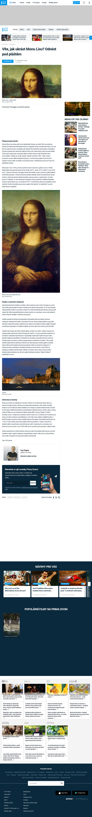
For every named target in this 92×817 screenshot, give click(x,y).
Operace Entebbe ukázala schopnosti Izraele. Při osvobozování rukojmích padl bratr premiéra (56, 706)
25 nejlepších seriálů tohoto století (11, 737)
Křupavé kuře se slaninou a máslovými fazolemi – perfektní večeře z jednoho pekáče (79, 705)
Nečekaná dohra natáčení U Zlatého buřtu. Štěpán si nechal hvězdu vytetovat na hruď (34, 714)
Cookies (6, 805)
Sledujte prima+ (53, 2)
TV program (41, 772)
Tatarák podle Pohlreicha (55, 775)
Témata (22, 2)
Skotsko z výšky (9, 630)
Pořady (28, 2)
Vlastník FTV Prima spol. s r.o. (11, 808)
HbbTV (6, 800)
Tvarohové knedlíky (41, 777)
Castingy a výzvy (27, 797)
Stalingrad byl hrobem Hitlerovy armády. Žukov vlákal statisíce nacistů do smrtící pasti (83, 153)
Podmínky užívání (8, 802)
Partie (56, 772)
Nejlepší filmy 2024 (20, 772)
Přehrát (8, 628)
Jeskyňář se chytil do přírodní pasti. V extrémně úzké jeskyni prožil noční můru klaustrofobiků (72, 589)
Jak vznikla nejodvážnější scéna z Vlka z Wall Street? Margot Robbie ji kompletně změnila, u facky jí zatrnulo (12, 757)
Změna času (49, 772)
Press (24, 794)
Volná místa (7, 794)
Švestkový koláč (65, 777)
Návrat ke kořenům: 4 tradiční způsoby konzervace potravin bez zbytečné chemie (79, 714)
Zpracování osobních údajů (30, 802)
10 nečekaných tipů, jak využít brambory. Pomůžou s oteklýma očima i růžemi (57, 747)
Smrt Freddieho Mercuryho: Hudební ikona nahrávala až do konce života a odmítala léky (43, 589)
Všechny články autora (28, 456)
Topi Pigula (18, 62)
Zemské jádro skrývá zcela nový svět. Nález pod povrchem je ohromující (83, 139)
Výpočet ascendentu (28, 777)
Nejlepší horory (31, 772)
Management (26, 791)
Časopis (44, 2)
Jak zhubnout (9, 772)
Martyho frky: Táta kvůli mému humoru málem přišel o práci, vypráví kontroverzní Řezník (34, 738)
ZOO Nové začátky (81, 772)
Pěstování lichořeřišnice (78, 775)
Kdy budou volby (70, 772)
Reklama (6, 797)
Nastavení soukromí (28, 811)
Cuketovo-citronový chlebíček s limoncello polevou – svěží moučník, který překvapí (79, 697)
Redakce (25, 808)
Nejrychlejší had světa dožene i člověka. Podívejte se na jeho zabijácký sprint (83, 126)
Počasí (62, 772)
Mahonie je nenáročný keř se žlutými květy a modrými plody (56, 737)
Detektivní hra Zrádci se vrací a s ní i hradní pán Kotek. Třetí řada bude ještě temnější (34, 697)
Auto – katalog (11, 775)
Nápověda (25, 805)
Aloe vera (67, 775)
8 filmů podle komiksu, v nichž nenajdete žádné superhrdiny (11, 746)
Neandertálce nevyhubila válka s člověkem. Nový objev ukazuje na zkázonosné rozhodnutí (83, 166)
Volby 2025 (34, 775)
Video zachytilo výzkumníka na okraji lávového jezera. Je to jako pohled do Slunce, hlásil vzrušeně (57, 715)
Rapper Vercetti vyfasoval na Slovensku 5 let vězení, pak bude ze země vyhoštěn (34, 747)
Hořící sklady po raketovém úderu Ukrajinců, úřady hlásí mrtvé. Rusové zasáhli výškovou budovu (12, 706)
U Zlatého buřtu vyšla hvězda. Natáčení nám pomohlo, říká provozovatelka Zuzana (33, 705)
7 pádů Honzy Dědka (23, 775)
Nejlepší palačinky (53, 777)
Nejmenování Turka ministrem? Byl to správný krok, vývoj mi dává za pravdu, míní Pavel (12, 697)
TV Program (36, 2)
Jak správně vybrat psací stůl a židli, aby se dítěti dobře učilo (56, 755)
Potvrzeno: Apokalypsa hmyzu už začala (57, 696)
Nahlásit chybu (8, 811)
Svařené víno (42, 775)
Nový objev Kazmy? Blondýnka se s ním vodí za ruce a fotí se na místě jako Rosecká (34, 756)
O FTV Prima (7, 791)
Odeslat (33, 483)
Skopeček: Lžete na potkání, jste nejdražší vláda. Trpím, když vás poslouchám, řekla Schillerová (12, 714)
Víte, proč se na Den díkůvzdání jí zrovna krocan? (15, 589)
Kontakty (25, 800)
